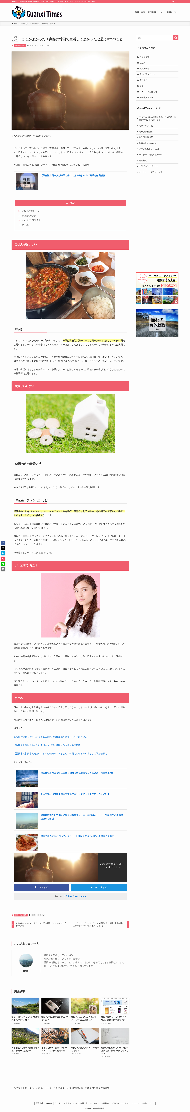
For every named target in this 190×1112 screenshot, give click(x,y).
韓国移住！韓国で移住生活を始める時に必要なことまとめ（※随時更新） (77, 773)
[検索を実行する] (175, 37)
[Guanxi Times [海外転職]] (37, 12)
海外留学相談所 (146, 137)
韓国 (33, 915)
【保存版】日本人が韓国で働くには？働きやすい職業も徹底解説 (73, 175)
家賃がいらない (30, 215)
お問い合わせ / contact (149, 149)
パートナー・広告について (150, 172)
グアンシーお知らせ (148, 92)
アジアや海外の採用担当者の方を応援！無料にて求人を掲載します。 (157, 118)
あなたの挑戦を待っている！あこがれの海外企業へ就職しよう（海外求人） (51, 737)
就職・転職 (144, 68)
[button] (3, 543)
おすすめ (41, 915)
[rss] (173, 1)
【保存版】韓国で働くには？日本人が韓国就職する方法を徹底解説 (47, 745)
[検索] (176, 1)
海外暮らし (144, 80)
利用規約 (143, 160)
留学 (142, 86)
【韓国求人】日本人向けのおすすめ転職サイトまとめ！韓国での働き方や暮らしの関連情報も (60, 753)
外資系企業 (144, 57)
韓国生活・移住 (20, 45)
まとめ (25, 225)
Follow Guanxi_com (76, 896)
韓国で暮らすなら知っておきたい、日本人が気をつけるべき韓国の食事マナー (80, 836)
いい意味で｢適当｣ (31, 220)
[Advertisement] (157, 223)
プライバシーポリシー (149, 166)
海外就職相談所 (146, 131)
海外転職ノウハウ (147, 74)
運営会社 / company (148, 143)
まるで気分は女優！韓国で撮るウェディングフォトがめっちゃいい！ (75, 794)
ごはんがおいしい (31, 211)
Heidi (26, 971)
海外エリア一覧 (146, 126)
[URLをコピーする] (3, 569)
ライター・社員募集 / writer (151, 155)
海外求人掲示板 (146, 97)
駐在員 (142, 63)
